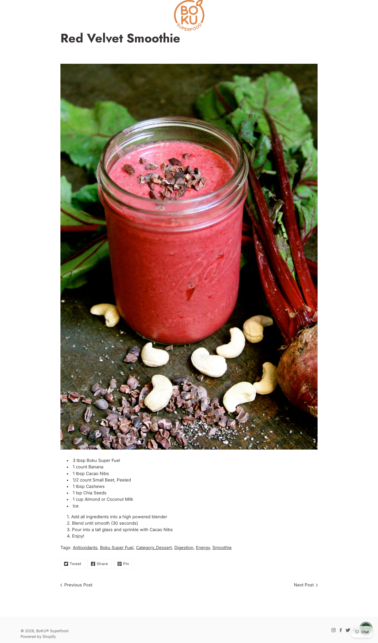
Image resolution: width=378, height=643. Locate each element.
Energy (203, 547)
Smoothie (222, 547)
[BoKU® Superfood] (189, 15)
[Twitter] (348, 630)
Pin (126, 563)
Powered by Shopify (38, 636)
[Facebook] (340, 630)
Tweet (76, 563)
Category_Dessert (154, 547)
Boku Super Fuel (103, 460)
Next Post (304, 584)
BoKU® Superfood (52, 631)
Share (102, 563)
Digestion (183, 547)
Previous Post (78, 584)
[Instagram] (333, 630)
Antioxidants (85, 547)
